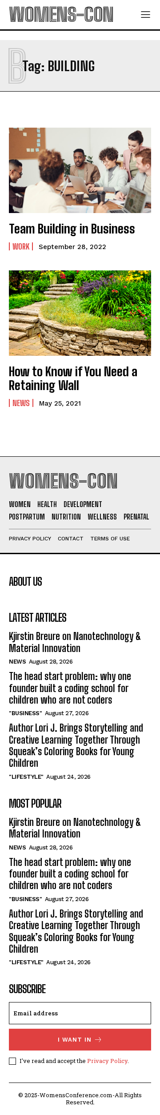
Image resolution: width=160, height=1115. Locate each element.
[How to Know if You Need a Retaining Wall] (80, 313)
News (21, 403)
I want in (75, 1039)
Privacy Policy (107, 1061)
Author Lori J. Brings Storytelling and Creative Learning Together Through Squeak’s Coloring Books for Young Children (76, 745)
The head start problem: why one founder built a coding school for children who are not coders (70, 688)
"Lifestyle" (26, 776)
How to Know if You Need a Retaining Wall (73, 378)
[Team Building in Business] (80, 170)
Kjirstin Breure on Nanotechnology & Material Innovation (75, 642)
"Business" (25, 713)
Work (20, 246)
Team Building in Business (72, 228)
